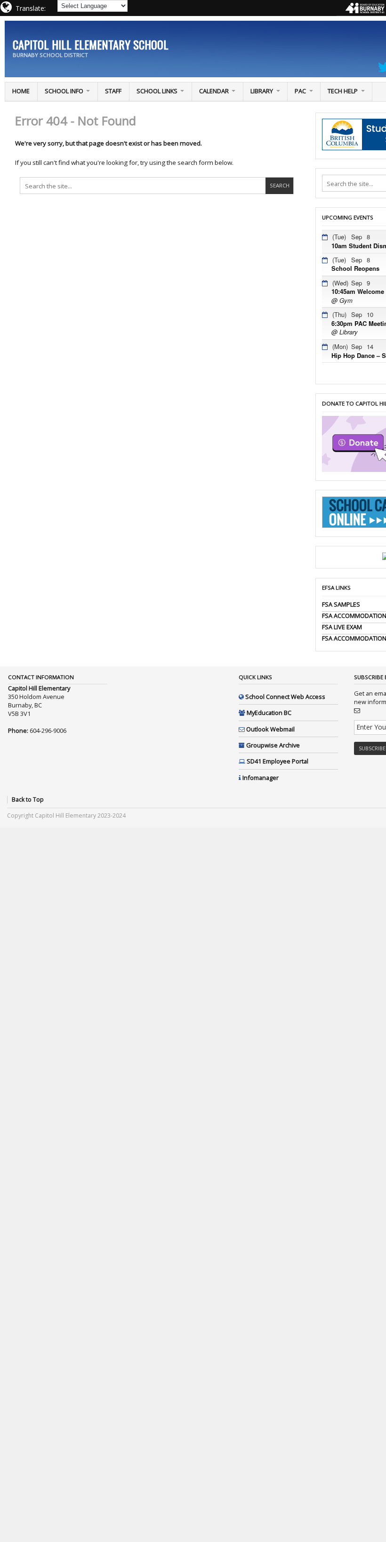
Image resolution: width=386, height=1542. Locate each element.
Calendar (214, 91)
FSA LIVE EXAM (342, 627)
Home (21, 91)
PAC (300, 91)
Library (261, 91)
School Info (64, 91)
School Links (157, 91)
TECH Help (343, 91)
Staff (113, 91)
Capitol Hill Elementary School (91, 44)
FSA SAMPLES (341, 604)
